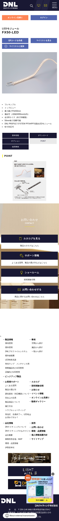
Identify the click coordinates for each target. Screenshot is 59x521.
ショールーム (32, 272)
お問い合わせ (38, 427)
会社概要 (9, 435)
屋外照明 (9, 347)
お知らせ (36, 389)
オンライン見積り (15, 17)
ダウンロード (43, 135)
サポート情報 (32, 255)
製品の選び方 (10, 389)
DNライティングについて (15, 427)
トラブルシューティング (15, 410)
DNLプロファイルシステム (16, 351)
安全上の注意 (10, 398)
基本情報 (15, 135)
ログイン (44, 17)
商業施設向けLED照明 (14, 368)
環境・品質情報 (11, 443)
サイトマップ (38, 439)
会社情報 (9, 423)
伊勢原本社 (9, 447)
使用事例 (15, 147)
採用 (34, 423)
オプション (15, 141)
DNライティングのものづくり (17, 431)
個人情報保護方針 (40, 435)
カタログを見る (31, 238)
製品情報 (9, 339)
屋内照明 (9, 343)
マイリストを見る (43, 40)
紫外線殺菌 (9, 355)
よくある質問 (10, 385)
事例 (34, 339)
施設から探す (37, 347)
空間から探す (37, 343)
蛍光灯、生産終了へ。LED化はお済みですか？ (18, 415)
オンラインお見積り (41, 397)
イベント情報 (38, 393)
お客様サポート (12, 382)
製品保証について (12, 402)
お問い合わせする (32, 289)
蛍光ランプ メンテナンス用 (17, 364)
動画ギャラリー (39, 401)
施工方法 (9, 406)
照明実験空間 (38, 386)
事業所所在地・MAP (13, 439)
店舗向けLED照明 (12, 372)
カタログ (36, 382)
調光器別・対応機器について (17, 394)
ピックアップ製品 (13, 376)
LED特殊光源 (10, 360)
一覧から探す (37, 351)
